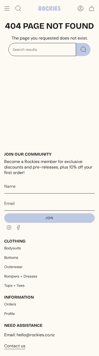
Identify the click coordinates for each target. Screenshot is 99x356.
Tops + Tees (14, 285)
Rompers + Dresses (20, 276)
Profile (9, 313)
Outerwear (13, 266)
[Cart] (91, 8)
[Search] (83, 49)
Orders (10, 304)
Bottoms (11, 257)
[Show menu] (7, 8)
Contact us (14, 346)
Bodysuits (12, 248)
